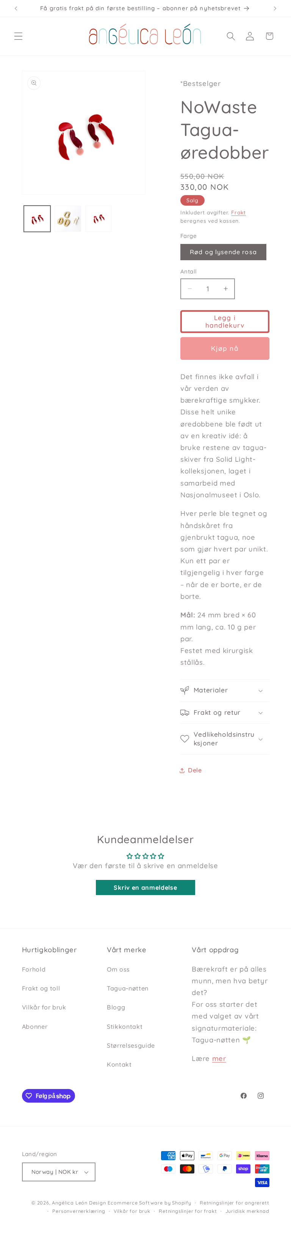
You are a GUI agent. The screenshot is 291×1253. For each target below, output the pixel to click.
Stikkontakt (125, 1026)
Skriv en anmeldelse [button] (145, 887)
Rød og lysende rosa (223, 252)
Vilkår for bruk (44, 1007)
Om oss (118, 969)
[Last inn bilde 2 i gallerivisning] (68, 219)
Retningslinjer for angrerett (234, 1203)
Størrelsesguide (131, 1045)
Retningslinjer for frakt (188, 1211)
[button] (18, 36)
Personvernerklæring (78, 1211)
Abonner (35, 1026)
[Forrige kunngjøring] (16, 8)
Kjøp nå (225, 348)
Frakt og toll (41, 988)
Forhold (34, 969)
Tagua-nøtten (128, 988)
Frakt (238, 212)
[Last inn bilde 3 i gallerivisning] (98, 219)
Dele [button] (195, 770)
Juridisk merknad (247, 1211)
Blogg (116, 1007)
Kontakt (119, 1064)
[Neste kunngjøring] (275, 8)
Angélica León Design (79, 1203)
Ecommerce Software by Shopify (149, 1203)
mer (219, 1058)
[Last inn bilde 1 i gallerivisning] (37, 219)
